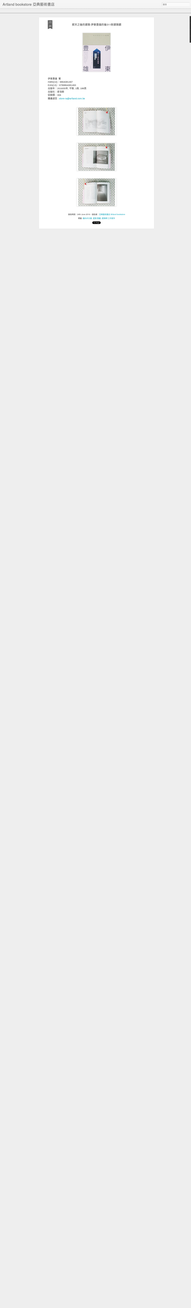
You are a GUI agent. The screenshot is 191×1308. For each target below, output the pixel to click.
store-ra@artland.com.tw (72, 98)
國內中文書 (87, 218)
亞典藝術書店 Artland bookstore (112, 214)
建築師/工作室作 (108, 218)
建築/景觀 (97, 218)
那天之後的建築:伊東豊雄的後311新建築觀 (96, 24)
